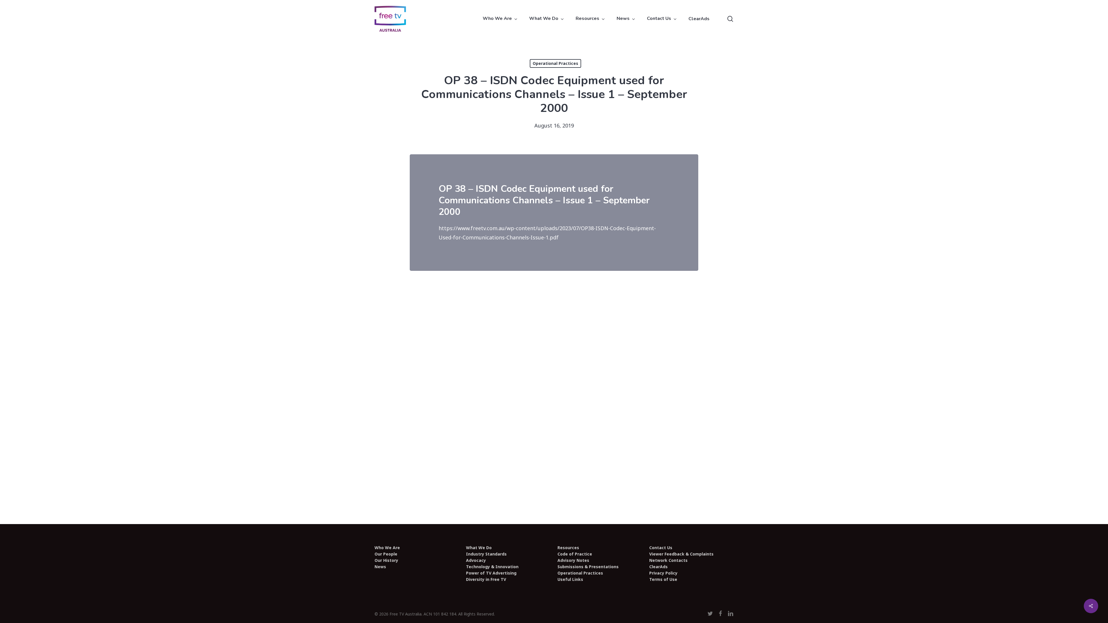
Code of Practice (574, 554)
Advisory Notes (573, 560)
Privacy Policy (663, 573)
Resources (568, 548)
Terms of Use (663, 579)
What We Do (479, 548)
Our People (386, 554)
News (380, 567)
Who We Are (387, 548)
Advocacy (476, 560)
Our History (386, 560)
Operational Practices (555, 63)
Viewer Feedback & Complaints (681, 554)
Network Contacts (668, 560)
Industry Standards (486, 554)
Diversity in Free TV (486, 579)
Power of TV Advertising (491, 573)
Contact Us (660, 548)
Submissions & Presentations (588, 567)
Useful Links (570, 579)
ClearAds (658, 567)
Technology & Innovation (492, 567)
